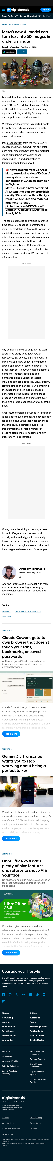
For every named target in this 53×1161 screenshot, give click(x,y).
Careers (5, 1117)
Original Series (37, 1040)
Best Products (36, 1031)
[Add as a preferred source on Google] (9, 51)
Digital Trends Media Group (15, 1143)
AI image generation (39, 97)
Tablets (33, 1013)
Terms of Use (7, 1134)
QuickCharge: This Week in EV (28, 611)
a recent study (14, 142)
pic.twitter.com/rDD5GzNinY (24, 206)
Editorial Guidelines (10, 1066)
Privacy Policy (36, 1117)
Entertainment (9, 1035)
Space (33, 1022)
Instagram (10, 994)
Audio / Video (8, 1026)
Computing (7, 1018)
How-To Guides (37, 1035)
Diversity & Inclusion (11, 1128)
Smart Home (8, 1031)
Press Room (35, 1123)
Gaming (5, 1022)
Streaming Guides (38, 1026)
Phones (5, 1013)
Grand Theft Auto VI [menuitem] (10, 16)
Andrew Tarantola (11, 47)
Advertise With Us (10, 1061)
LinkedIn (44, 994)
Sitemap (33, 1128)
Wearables (35, 1018)
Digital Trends (15, 12)
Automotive (7, 1040)
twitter (20, 577)
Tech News (6, 616)
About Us (6, 1051)
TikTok (30, 994)
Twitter (17, 994)
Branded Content (37, 1059)
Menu (3, 9)
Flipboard (3, 1001)
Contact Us (7, 1056)
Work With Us (8, 1123)
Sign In (46, 9)
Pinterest (37, 994)
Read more (11, 733)
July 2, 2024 (13, 214)
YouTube (23, 994)
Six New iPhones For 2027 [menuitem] (30, 16)
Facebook (6, 611)
